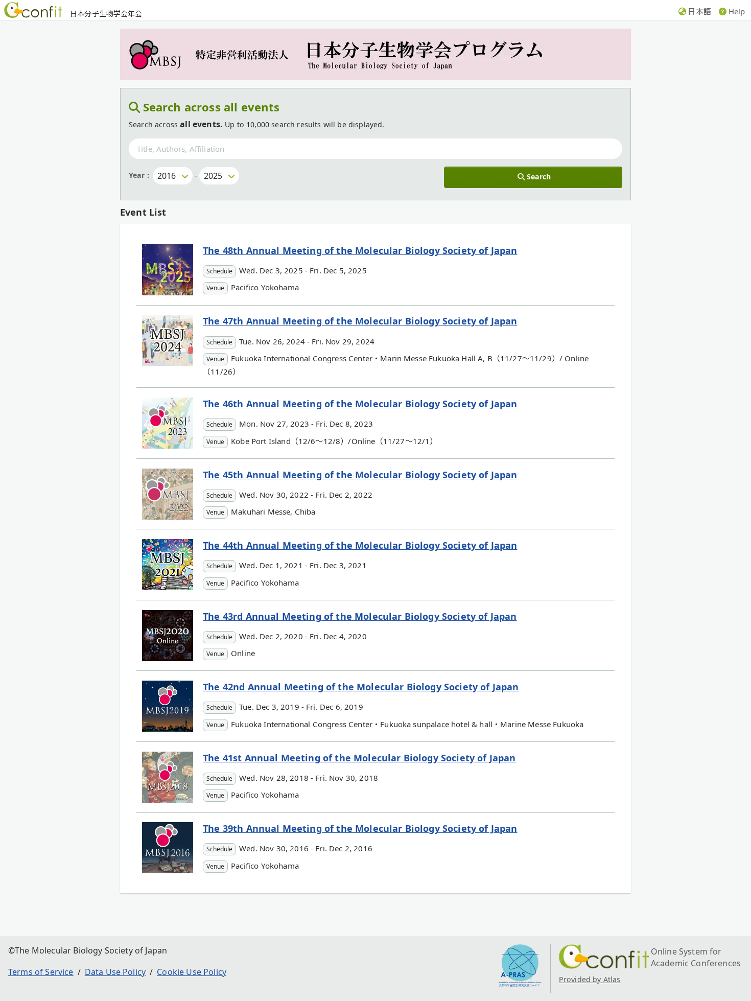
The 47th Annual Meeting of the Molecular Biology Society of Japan (360, 321)
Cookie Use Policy (191, 971)
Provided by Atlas (590, 979)
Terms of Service (41, 971)
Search (539, 176)
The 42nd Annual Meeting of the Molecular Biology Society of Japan (361, 687)
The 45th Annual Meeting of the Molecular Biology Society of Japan (360, 475)
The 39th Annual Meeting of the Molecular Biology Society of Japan (360, 828)
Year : (139, 175)
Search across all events (211, 106)
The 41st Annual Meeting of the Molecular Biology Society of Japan (359, 758)
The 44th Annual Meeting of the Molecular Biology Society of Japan (360, 545)
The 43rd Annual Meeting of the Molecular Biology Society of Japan (360, 616)
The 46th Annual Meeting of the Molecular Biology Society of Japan (360, 404)
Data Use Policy (115, 971)
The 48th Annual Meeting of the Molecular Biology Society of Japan (360, 250)
